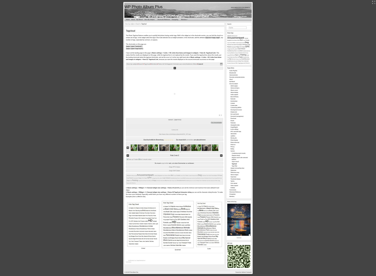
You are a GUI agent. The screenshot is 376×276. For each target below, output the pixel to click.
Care (184, 175)
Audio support (234, 94)
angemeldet (164, 163)
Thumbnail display (235, 179)
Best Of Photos (234, 96)
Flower (220, 175)
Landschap (188, 178)
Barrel (164, 175)
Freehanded (135, 178)
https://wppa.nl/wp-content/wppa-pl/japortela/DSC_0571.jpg (175, 134)
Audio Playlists (233, 70)
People (139, 180)
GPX (149, 178)
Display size (234, 112)
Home (128, 19)
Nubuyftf (215, 178)
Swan (191, 180)
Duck (208, 175)
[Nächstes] (221, 155)
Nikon (213, 178)
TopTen (233, 181)
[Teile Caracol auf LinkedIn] (144, 159)
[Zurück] (128, 155)
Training (197, 180)
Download (233, 118)
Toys (195, 180)
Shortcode (169, 180)
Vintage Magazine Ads (241, 63)
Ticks (193, 180)
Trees (200, 180)
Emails (232, 120)
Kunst (184, 178)
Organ (128, 180)
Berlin (169, 175)
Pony (150, 180)
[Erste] (128, 147)
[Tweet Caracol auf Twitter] (132, 159)
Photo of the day (235, 142)
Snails (176, 180)
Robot (162, 180)
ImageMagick (234, 127)
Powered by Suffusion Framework (243, 272)
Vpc (135, 183)
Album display (234, 92)
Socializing (187, 180)
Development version (236, 110)
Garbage (153, 178)
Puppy (154, 180)
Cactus (175, 175)
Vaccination (209, 180)
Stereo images (234, 174)
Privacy (233, 146)
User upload (234, 183)
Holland (168, 178)
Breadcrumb (232, 73)
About (133, 19)
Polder (145, 180)
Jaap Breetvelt (140, 260)
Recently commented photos (237, 77)
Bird (172, 175)
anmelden (189, 140)
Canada (178, 175)
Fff (218, 175)
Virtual (133, 183)
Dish (197, 175)
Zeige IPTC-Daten (174, 167)
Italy (182, 178)
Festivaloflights (214, 175)
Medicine (199, 178)
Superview (233, 177)
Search (138, 24)
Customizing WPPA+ (236, 107)
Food (128, 178)
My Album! (139, 19)
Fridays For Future (142, 178)
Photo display (234, 140)
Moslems (203, 178)
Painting (135, 180)
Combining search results (238, 153)
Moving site (234, 138)
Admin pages (234, 86)
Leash (191, 178)
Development (194, 175)
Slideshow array (235, 172)
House (178, 178)
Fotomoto (233, 123)
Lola (192, 178)
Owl (131, 180)
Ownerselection (233, 75)
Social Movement (181, 180)
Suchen (233, 151)
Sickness (173, 180)
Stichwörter (234, 133)
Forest (131, 178)
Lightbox (233, 136)
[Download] (216, 122)
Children (187, 175)
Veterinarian (213, 180)
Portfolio (233, 187)
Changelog (175, 19)
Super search (235, 161)
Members (154, 64)
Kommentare (234, 101)
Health (164, 178)
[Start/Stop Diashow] (175, 68)
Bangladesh (160, 175)
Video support (234, 185)
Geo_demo (160, 178)
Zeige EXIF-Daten (174, 170)
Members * (184, 19)
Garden (156, 178)
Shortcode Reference (163, 19)
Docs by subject (150, 19)
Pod (143, 180)
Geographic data (235, 125)
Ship (166, 180)
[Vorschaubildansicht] (221, 64)
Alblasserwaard (134, 175)
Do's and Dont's (235, 114)
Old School (219, 178)
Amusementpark (145, 175)
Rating (232, 149)
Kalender (233, 99)
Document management (237, 116)
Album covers (234, 90)
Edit (210, 175)
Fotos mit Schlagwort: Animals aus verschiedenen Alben (177, 64)
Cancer (181, 175)
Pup (151, 180)
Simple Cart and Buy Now (237, 168)
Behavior (166, 175)
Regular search (236, 155)
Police (147, 180)
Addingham (129, 175)
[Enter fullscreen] (373, 2)
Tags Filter (234, 166)
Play (142, 180)
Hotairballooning (173, 178)
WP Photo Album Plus (143, 7)
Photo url (233, 144)
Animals (156, 175)
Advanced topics (235, 88)
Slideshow (233, 170)
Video (216, 180)
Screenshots (232, 190)
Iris (180, 178)
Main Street (195, 178)
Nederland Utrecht (208, 178)
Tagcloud (147, 64)
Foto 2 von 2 (174, 155)
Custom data (234, 105)
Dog (200, 175)
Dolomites (204, 175)
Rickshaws (159, 180)
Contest (190, 175)
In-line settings (234, 129)
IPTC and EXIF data (236, 131)
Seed (164, 180)
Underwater (204, 180)
